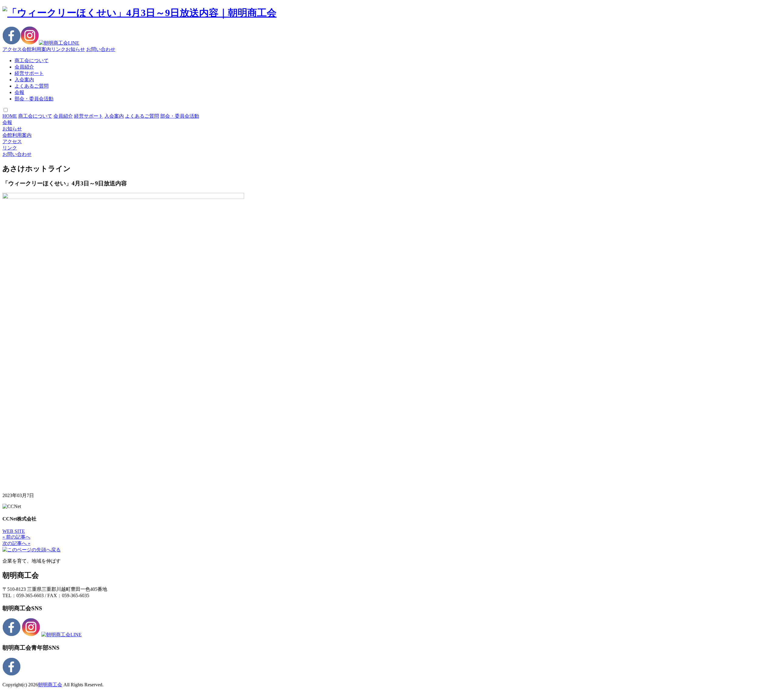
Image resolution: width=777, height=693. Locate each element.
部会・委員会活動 (34, 98)
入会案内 (24, 79)
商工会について (32, 60)
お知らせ (75, 49)
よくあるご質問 (32, 86)
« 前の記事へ (16, 537)
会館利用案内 (36, 49)
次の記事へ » (16, 543)
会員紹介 (24, 66)
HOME (9, 116)
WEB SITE (13, 531)
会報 (19, 92)
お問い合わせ (100, 49)
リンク (58, 49)
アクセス (12, 49)
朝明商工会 (50, 684)
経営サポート (29, 73)
